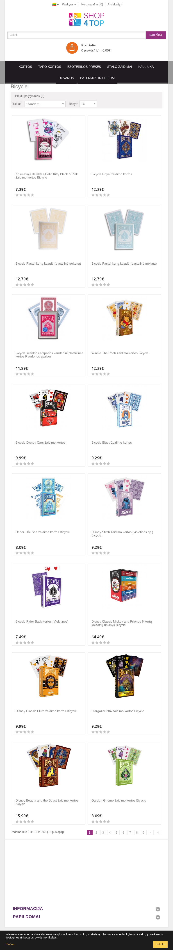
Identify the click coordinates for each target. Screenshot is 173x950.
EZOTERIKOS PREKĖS (84, 66)
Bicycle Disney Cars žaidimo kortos (40, 442)
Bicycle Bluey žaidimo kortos (111, 442)
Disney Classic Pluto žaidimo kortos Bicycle (46, 711)
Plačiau (10, 944)
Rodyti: (73, 104)
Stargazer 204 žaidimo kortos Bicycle (117, 711)
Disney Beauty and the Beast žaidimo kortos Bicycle (47, 802)
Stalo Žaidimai (119, 66)
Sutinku (160, 944)
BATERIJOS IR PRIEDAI (97, 78)
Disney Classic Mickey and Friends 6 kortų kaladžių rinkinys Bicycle (121, 623)
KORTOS (25, 66)
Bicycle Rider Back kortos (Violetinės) (42, 621)
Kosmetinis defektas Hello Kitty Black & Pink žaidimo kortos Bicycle (47, 175)
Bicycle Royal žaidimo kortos (111, 174)
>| (158, 832)
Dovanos (66, 78)
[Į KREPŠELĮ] (20, 166)
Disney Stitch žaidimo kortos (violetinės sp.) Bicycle (122, 533)
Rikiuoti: (17, 104)
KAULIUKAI (146, 66)
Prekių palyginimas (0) (29, 96)
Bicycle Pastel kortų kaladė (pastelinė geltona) (48, 263)
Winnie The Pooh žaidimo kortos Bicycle (119, 353)
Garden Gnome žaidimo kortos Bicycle (118, 800)
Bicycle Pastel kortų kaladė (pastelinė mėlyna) (124, 263)
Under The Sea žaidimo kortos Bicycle (43, 532)
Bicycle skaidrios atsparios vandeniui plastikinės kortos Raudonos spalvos (49, 354)
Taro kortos (49, 66)
